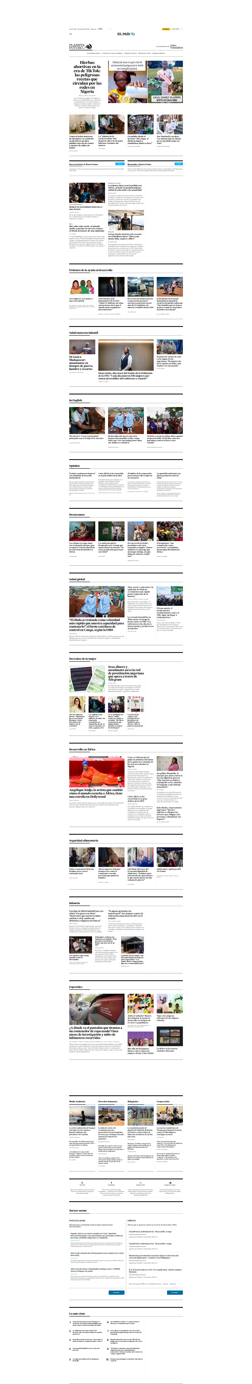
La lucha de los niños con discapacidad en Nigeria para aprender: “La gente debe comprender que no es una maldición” (132, 959)
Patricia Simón (73, 923)
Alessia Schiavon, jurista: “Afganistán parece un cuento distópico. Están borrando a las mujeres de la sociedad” (76, 720)
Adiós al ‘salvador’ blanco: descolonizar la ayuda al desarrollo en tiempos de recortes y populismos (139, 1019)
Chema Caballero (103, 492)
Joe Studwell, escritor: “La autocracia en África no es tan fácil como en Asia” (169, 140)
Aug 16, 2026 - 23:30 (142, 491)
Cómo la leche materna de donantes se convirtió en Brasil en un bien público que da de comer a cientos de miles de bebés (81, 142)
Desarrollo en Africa (114, 183)
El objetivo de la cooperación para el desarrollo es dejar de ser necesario (140, 476)
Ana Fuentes (160, 876)
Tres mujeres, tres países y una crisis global (81, 300)
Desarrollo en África (130, 53)
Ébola (71, 224)
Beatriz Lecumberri (114, 314)
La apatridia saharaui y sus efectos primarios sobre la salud (169, 476)
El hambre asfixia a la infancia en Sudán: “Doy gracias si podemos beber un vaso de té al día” (106, 941)
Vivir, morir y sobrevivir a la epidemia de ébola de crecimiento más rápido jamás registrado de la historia (140, 592)
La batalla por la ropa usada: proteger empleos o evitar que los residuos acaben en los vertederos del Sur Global (81, 1154)
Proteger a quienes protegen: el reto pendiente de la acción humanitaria (82, 476)
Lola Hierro (101, 148)
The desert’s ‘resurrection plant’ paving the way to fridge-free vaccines (86, 437)
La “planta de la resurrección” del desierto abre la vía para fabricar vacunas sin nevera (110, 141)
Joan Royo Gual (132, 631)
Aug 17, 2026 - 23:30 (115, 492)
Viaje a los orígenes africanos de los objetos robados (167, 1018)
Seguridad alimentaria (158, 53)
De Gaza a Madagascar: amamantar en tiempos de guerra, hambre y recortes (81, 363)
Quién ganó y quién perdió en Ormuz (169, 870)
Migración (111, 232)
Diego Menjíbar (99, 948)
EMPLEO (132, 1221)
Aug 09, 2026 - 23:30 (171, 496)
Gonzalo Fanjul (139, 1027)
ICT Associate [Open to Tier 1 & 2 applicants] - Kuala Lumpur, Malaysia (155, 1271)
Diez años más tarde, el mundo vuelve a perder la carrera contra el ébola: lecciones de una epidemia (86, 228)
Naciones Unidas (74, 1258)
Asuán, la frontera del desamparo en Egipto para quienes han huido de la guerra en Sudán (140, 1157)
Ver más (179, 163)
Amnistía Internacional (75, 1240)
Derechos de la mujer (144, 53)
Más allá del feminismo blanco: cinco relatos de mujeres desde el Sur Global (140, 1050)
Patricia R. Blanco (103, 314)
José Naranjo (73, 556)
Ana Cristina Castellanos (76, 372)
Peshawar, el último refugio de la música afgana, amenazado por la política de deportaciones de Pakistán (139, 1146)
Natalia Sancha (73, 878)
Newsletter (140, 1185)
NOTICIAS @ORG (77, 1221)
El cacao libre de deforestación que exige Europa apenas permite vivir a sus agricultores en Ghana (82, 1143)
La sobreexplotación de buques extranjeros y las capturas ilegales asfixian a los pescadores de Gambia (82, 1131)
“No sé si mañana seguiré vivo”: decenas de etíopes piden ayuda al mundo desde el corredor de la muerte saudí (110, 1160)
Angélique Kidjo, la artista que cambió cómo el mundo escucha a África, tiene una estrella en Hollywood (96, 793)
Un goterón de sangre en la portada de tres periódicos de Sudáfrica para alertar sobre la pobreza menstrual (135, 720)
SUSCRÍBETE (166, 29)
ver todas (116, 1292)
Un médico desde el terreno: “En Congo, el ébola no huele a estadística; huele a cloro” (140, 140)
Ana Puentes (92, 95)
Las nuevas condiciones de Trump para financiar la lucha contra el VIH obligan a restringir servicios (169, 1131)
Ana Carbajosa (73, 305)
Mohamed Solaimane (133, 560)
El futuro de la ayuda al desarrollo (112, 53)
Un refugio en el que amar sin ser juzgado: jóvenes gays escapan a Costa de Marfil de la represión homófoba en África (82, 547)
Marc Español (131, 1162)
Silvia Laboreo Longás (163, 314)
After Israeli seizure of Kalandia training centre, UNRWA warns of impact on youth (95, 1270)
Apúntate (119, 163)
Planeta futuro (169, 1185)
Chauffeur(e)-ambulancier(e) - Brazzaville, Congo (150, 1231)
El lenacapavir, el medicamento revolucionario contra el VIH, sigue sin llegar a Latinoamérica (168, 613)
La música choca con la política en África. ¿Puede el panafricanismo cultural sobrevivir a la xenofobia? (125, 188)
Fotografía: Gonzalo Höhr (76, 963)
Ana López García (74, 1147)
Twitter (82, 1185)
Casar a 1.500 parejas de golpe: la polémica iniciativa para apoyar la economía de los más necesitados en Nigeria (140, 762)
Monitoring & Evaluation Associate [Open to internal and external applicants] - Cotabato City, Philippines (153, 1256)
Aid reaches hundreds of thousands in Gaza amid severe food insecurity (97, 1254)
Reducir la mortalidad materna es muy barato (85, 208)
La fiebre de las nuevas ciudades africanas (167, 1049)
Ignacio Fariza (168, 876)
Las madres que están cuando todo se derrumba (79, 957)
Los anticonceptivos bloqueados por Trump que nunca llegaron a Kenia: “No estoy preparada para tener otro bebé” (111, 547)
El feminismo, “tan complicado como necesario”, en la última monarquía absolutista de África (168, 547)
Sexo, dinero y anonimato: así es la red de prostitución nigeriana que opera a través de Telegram (126, 673)
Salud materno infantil (93, 53)
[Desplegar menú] (70, 34)
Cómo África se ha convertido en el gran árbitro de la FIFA (110, 475)
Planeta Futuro (80, 46)
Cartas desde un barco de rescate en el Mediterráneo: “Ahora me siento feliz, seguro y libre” (125, 236)
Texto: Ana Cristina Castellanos (78, 962)
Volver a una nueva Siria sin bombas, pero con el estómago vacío (81, 871)
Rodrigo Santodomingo (163, 146)
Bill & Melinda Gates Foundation (176, 46)
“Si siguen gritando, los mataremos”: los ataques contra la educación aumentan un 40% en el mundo (125, 915)
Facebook (111, 1185)
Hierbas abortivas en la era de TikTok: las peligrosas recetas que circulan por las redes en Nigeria (87, 77)
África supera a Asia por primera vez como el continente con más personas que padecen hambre (109, 873)
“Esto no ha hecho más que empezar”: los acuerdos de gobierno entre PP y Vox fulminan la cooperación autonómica (169, 1144)
